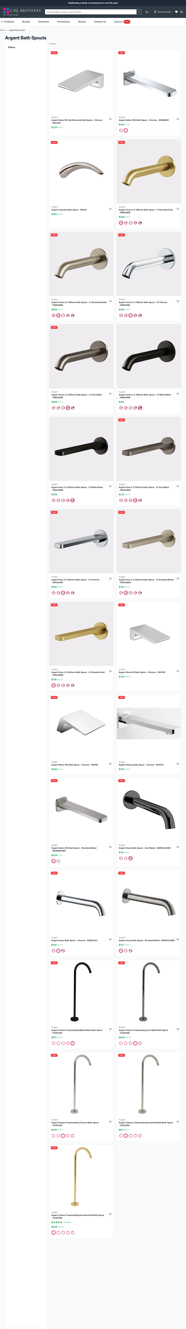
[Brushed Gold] (121, 222)
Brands (26, 21)
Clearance (43, 21)
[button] (176, 11)
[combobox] (93, 11)
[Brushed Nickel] (121, 130)
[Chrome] (125, 130)
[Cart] (181, 11)
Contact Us (100, 21)
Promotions (63, 21)
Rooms (82, 21)
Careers (121, 21)
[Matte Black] (140, 222)
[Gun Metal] (135, 222)
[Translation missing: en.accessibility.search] (139, 11)
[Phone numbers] (148, 12)
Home (2, 30)
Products (9, 21)
